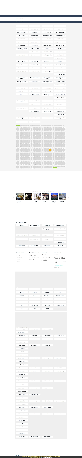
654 (31, 164)
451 (55, 151)
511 (16, 156)
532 (55, 156)
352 (22, 146)
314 (51, 143)
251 (35, 140)
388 (38, 148)
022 (59, 125)
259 (49, 140)
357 (31, 146)
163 (22, 135)
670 (60, 164)
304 (33, 143)
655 (33, 164)
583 (49, 159)
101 (57, 130)
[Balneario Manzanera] (45, 196)
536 (62, 156)
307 (38, 143)
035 (35, 127)
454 (60, 151)
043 (49, 127)
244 (22, 140)
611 (51, 161)
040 (44, 127)
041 (46, 127)
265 (60, 140)
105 (64, 130)
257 (46, 140)
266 (62, 140)
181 (55, 135)
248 (29, 140)
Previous (14, 198)
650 (24, 164)
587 (57, 159)
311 (46, 143)
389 (40, 148)
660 (42, 164)
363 (42, 146)
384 (31, 148)
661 (44, 164)
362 (40, 146)
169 (33, 135)
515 (24, 156)
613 (55, 161)
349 (16, 146)
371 (57, 146)
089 (35, 130)
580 (44, 159)
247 (27, 140)
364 (44, 146)
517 (27, 156)
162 (20, 135)
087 (31, 130)
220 (27, 138)
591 (64, 159)
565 (16, 159)
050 (62, 127)
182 (57, 135)
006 (30, 125)
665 (51, 164)
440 (35, 151)
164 (24, 135)
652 (27, 164)
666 (53, 164)
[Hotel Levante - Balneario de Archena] (20, 196)
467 (35, 153)
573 (31, 159)
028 (22, 127)
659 (40, 164)
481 (60, 153)
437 (29, 151)
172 (38, 135)
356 (29, 146)
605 (40, 161)
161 (18, 135)
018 (52, 125)
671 (62, 164)
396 (53, 148)
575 (35, 159)
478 (55, 153)
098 (51, 130)
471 (42, 153)
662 (46, 164)
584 (51, 159)
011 (39, 125)
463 (27, 153)
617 (62, 161)
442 (38, 151)
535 (60, 156)
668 (57, 164)
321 (64, 143)
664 (49, 164)
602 (35, 161)
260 (51, 140)
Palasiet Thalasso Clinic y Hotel (46, 257)
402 (64, 148)
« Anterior (18, 125)
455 (62, 151)
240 (64, 138)
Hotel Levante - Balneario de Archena (19, 201)
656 (35, 164)
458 (18, 153)
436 (27, 151)
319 (60, 143)
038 (40, 127)
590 (62, 159)
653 (29, 164)
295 (16, 143)
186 (64, 135)
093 (42, 130)
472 (44, 153)
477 (53, 153)
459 (20, 153)
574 (33, 159)
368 (51, 146)
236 (57, 138)
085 (27, 130)
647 (18, 164)
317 (57, 143)
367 (49, 146)
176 (46, 135)
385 (33, 148)
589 (60, 159)
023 (61, 125)
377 (18, 148)
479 (57, 153)
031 (27, 127)
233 (51, 138)
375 (64, 146)
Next (68, 198)
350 (18, 146)
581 (46, 159)
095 (46, 130)
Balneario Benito (28, 200)
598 (27, 161)
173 (40, 135)
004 (26, 125)
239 (62, 138)
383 (29, 148)
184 (60, 135)
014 (45, 125)
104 (62, 130)
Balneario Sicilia (44, 254)
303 (31, 143)
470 (40, 153)
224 (35, 138)
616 (60, 161)
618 (64, 161)
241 (16, 140)
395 (51, 148)
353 (24, 146)
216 (20, 138)
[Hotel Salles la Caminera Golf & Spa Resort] (54, 196)
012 (41, 125)
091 (38, 130)
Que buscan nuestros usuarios (34, 257)
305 (35, 143)
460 (22, 153)
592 (16, 161)
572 (29, 159)
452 (57, 151)
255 (42, 140)
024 (63, 125)
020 (56, 125)
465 (31, 153)
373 (60, 146)
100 (55, 130)
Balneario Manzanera (44, 201)
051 (64, 127)
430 (16, 151)
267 (64, 140)
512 (18, 156)
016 (48, 125)
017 (50, 125)
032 (29, 127)
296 (18, 143)
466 (33, 153)
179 (51, 135)
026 (18, 127)
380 (24, 148)
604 (38, 161)
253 (38, 140)
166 (27, 135)
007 (32, 125)
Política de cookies (20, 261)
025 (16, 127)
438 (31, 151)
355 (27, 146)
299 (24, 143)
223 (33, 138)
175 (44, 135)
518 (29, 156)
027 (20, 127)
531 (53, 156)
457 (16, 153)
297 (20, 143)
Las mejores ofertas (33, 255)
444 (42, 151)
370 (55, 146)
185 (62, 135)
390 (42, 148)
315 (53, 143)
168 (31, 135)
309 (42, 143)
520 (33, 156)
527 (46, 156)
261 (53, 140)
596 (24, 161)
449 (51, 151)
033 (31, 127)
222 (31, 138)
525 (42, 156)
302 (29, 143)
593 (18, 161)
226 (38, 138)
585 (53, 159)
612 (53, 161)
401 (62, 148)
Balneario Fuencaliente (36, 201)
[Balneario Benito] (28, 196)
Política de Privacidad (20, 257)
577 (38, 159)
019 (54, 125)
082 (22, 130)
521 (35, 156)
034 (33, 127)
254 (40, 140)
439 (33, 151)
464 (29, 153)
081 (20, 130)
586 (55, 159)
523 (38, 156)
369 (53, 146)
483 (64, 153)
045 (53, 127)
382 (27, 148)
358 (33, 146)
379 (22, 148)
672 (64, 164)
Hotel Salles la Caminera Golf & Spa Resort (54, 201)
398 (57, 148)
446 (46, 151)
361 (38, 146)
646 (16, 164)
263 (57, 140)
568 (22, 159)
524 (40, 156)
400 (60, 148)
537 (64, 156)
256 (44, 140)
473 (46, 153)
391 (44, 148)
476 (51, 153)
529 (49, 156)
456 (64, 151)
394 (49, 148)
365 (46, 146)
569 (24, 159)
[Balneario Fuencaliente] (37, 196)
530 (51, 156)
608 (46, 161)
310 (44, 143)
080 (18, 130)
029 (24, 127)
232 (49, 138)
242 (18, 140)
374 (62, 146)
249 (31, 140)
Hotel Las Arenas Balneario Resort (62, 201)
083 (24, 130)
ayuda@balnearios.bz (59, 265)
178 (49, 135)
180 (53, 135)
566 (18, 159)
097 (49, 130)
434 (24, 151)
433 (22, 151)
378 (20, 148)
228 (42, 138)
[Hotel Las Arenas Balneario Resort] (62, 196)
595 (22, 161)
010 (37, 125)
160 (16, 135)
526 (44, 156)
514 (22, 156)
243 (20, 140)
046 (55, 127)
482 (62, 153)
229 (44, 138)
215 (18, 138)
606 (42, 161)
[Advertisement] (41, 6)
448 (49, 151)
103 (60, 130)
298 (22, 143)
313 (49, 143)
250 (33, 140)
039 (42, 127)
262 (55, 140)
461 (24, 153)
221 (29, 138)
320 (62, 143)
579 (42, 159)
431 (18, 151)
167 (29, 135)
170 (35, 135)
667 (55, 164)
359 (35, 146)
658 (38, 164)
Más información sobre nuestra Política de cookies (47, 457)
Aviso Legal (18, 255)
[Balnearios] (20, 18)
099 (53, 130)
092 (40, 130)
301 (27, 143)
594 (20, 161)
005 (28, 125)
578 (40, 159)
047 (57, 127)
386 (35, 148)
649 (22, 164)
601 (33, 161)
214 (16, 138)
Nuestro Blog (32, 259)
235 (55, 138)
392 (46, 148)
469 (38, 153)
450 (53, 151)
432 (20, 151)
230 (46, 138)
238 (60, 138)
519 (31, 156)
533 (57, 156)
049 (60, 127)
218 (24, 138)
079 (16, 130)
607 (44, 161)
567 (20, 159)
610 (49, 161)
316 (55, 143)
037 (38, 127)
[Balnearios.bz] (18, 455)
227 (40, 138)
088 (33, 130)
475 (49, 153)
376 (16, 148)
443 (40, 151)
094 (44, 130)
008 (34, 125)
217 (22, 138)
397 (55, 148)
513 (20, 156)
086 (29, 130)
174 (42, 135)
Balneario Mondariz (44, 260)
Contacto (18, 259)
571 (27, 159)
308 (40, 143)
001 (21, 125)
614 (57, 161)
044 (51, 127)
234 (53, 138)
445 (44, 151)
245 (24, 140)
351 (20, 146)
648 (20, 164)
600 (31, 161)
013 (43, 125)
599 (29, 161)
